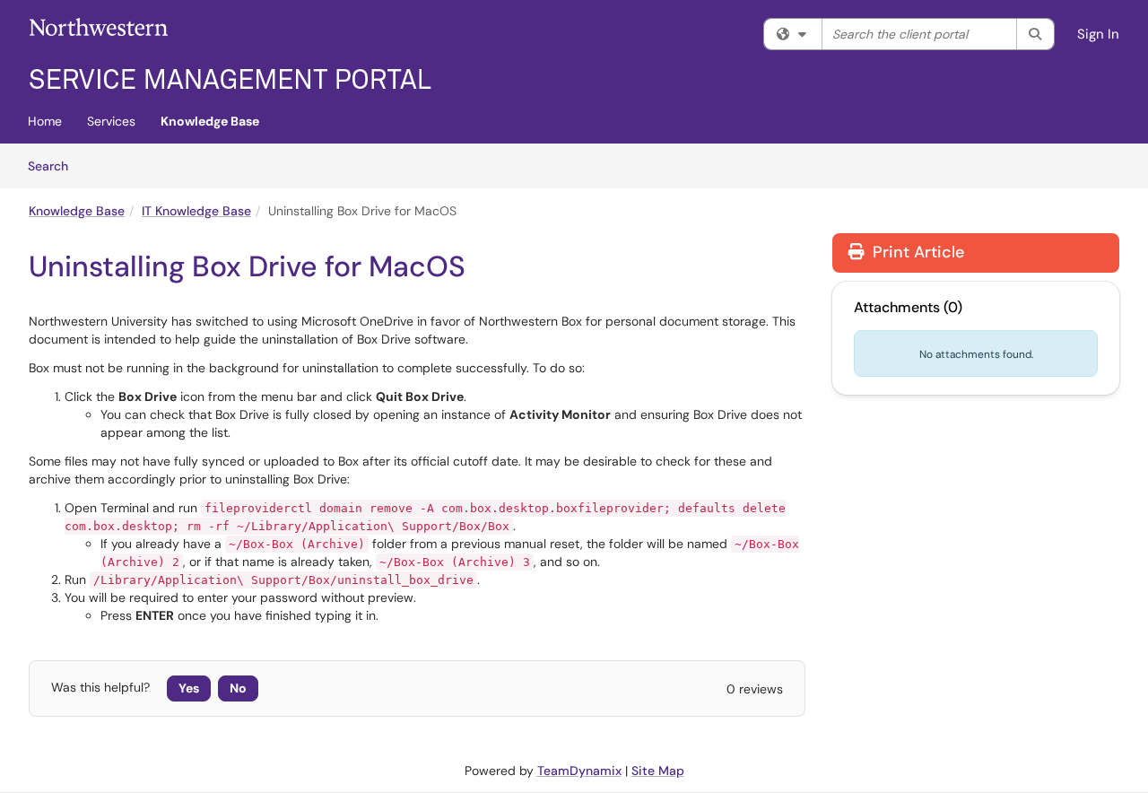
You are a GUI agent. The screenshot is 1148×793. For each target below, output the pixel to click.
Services (111, 121)
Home (45, 121)
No (238, 688)
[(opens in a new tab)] (230, 54)
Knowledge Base (210, 121)
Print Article (916, 252)
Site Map (657, 770)
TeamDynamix (579, 770)
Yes (188, 688)
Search (54, 165)
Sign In (1098, 34)
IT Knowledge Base (196, 211)
